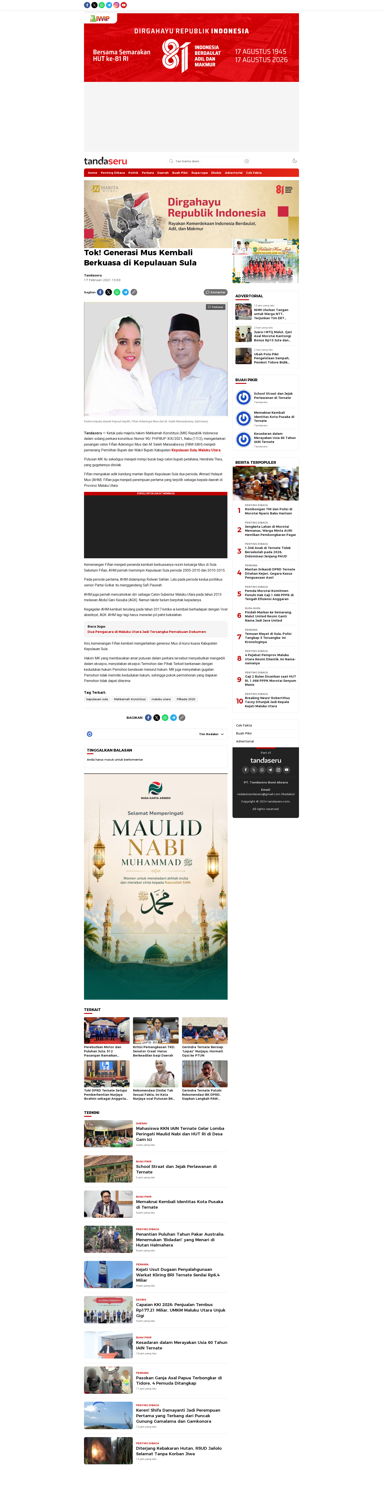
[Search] (247, 161)
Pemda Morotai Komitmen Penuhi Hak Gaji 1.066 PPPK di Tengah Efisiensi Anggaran (269, 595)
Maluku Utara (209, 450)
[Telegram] (125, 292)
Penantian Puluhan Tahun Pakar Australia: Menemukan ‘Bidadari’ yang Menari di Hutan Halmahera (180, 1240)
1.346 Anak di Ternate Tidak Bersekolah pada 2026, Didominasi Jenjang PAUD (268, 552)
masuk (109, 759)
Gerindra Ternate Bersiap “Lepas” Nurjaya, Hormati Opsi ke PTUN (202, 1051)
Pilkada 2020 (186, 699)
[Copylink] (134, 292)
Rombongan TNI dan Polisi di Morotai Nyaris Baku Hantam (268, 511)
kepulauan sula (97, 699)
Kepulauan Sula (184, 450)
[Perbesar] (156, 415)
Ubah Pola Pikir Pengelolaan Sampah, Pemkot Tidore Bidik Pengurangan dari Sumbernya (271, 362)
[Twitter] (108, 292)
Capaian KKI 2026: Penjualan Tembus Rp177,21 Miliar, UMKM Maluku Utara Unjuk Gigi (180, 1310)
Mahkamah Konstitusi (130, 699)
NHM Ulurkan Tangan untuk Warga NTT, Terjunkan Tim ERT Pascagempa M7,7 (271, 316)
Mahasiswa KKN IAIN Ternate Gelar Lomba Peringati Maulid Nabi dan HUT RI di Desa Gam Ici (180, 1134)
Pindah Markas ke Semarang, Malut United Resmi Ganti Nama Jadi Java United (268, 616)
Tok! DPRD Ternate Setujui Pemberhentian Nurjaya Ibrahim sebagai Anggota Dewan (105, 1097)
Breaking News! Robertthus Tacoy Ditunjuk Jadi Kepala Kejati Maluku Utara (267, 702)
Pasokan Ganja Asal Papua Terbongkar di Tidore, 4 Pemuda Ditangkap (179, 1380)
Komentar (218, 292)
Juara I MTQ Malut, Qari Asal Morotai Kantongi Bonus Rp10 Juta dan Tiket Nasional (273, 338)
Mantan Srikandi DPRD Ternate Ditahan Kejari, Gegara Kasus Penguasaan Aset (270, 573)
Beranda (90, 241)
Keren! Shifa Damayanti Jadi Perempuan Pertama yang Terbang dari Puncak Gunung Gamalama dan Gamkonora (178, 1416)
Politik (104, 241)
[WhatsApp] (117, 292)
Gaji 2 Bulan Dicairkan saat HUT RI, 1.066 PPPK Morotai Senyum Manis (270, 680)
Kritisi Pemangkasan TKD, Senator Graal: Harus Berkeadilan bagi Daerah (154, 1051)
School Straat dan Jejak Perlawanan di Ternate (176, 1169)
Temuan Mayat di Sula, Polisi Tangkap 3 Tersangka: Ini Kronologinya (268, 638)
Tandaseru (93, 275)
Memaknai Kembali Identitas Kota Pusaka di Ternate (179, 1204)
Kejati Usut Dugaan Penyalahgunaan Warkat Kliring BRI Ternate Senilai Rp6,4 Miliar (177, 1275)
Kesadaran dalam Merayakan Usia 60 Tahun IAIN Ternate (181, 1345)
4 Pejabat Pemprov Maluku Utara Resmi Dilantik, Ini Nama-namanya (270, 659)
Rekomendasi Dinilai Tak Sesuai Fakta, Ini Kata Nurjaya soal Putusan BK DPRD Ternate (153, 1097)
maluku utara (161, 699)
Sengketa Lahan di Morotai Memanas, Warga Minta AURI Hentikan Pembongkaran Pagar (270, 531)
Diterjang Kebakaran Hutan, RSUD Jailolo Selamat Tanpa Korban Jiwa (179, 1451)
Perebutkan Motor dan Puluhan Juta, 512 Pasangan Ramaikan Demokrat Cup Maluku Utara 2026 (102, 1055)
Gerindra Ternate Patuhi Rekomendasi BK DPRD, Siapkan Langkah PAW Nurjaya (201, 1097)
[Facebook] (100, 292)
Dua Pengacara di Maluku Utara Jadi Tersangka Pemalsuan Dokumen (147, 632)
